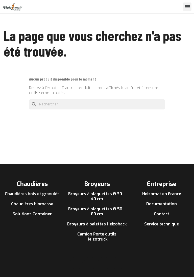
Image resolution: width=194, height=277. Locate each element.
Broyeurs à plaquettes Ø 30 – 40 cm (97, 196)
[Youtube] (104, 263)
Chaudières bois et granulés (32, 193)
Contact (161, 214)
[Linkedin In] (118, 263)
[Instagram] (90, 263)
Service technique (161, 224)
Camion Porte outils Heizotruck (96, 236)
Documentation (161, 204)
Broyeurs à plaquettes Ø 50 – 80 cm (97, 211)
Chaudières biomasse (32, 204)
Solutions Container (32, 214)
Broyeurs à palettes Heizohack (97, 224)
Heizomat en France (161, 193)
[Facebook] (76, 263)
